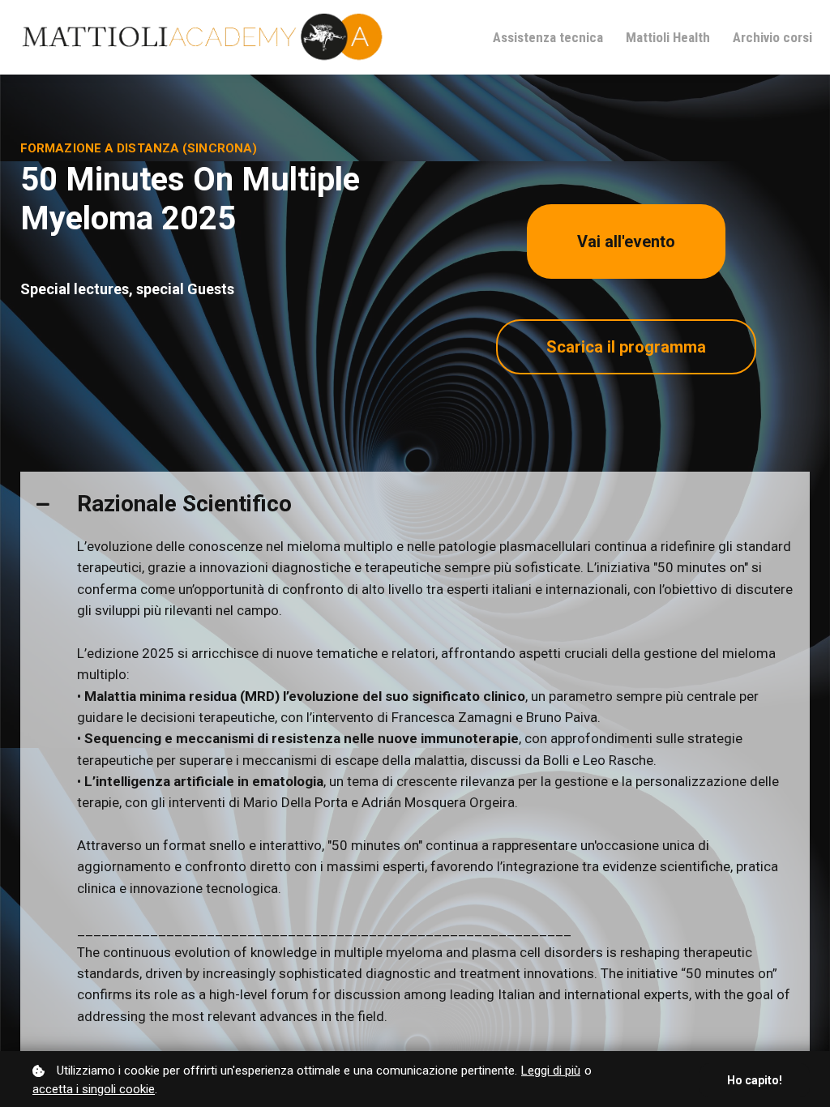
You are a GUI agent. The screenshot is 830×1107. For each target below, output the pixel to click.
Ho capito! (754, 1080)
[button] (415, 504)
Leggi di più (550, 1070)
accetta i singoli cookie (93, 1089)
